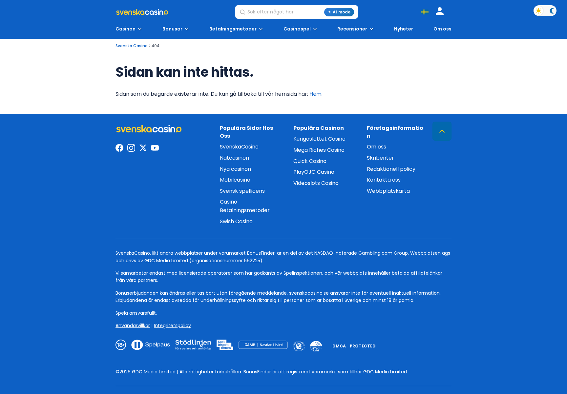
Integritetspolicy (172, 325)
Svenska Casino (132, 46)
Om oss (442, 29)
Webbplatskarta (388, 191)
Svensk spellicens (242, 191)
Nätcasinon (234, 158)
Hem (315, 94)
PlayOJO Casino (313, 172)
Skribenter (380, 158)
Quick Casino (309, 161)
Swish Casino (236, 221)
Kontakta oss (384, 180)
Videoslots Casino (316, 183)
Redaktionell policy (391, 169)
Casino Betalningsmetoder (245, 206)
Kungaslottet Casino (319, 139)
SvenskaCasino (239, 146)
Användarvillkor (133, 325)
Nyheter (403, 29)
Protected (363, 346)
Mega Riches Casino (319, 150)
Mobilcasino (235, 180)
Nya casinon (235, 169)
